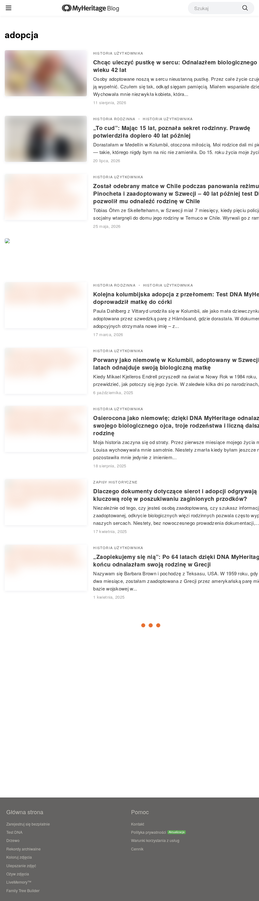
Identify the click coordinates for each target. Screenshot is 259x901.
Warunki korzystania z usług (155, 840)
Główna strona (24, 812)
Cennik (137, 848)
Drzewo (13, 840)
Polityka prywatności (148, 832)
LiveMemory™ (18, 882)
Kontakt (137, 824)
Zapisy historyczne (115, 482)
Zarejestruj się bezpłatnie (28, 824)
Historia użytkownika (118, 53)
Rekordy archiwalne (23, 848)
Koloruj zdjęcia (19, 857)
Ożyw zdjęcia (17, 873)
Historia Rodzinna (114, 119)
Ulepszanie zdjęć (21, 865)
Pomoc (140, 812)
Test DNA (14, 832)
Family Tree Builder (22, 890)
